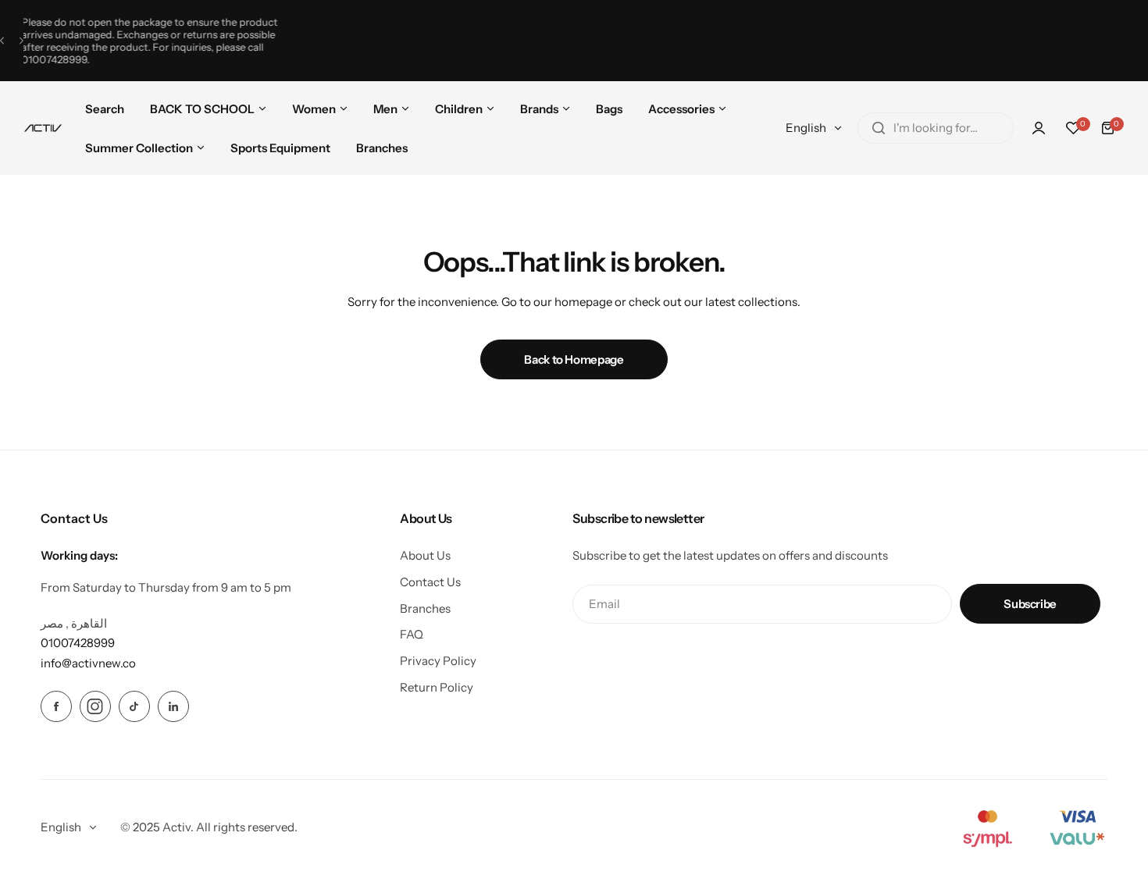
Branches (425, 608)
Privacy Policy (438, 660)
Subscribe (1030, 603)
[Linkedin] (173, 706)
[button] (2, 41)
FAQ (411, 634)
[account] (1038, 128)
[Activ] (42, 128)
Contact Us (430, 581)
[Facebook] (56, 706)
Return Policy (436, 687)
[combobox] (935, 128)
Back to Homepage (573, 359)
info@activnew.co (88, 663)
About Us (425, 555)
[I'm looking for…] (878, 128)
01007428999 (94, 59)
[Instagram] (95, 706)
